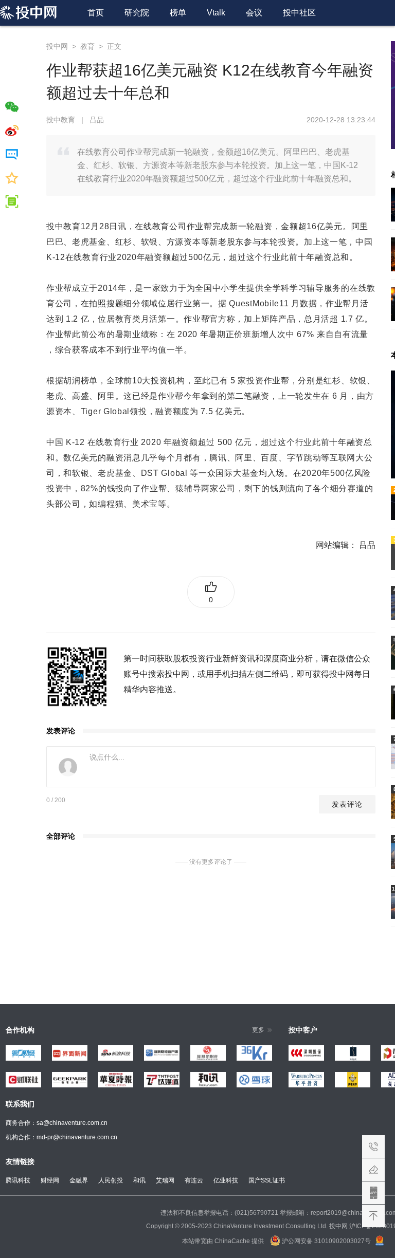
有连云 (194, 1180)
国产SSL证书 (266, 1180)
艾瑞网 (165, 1180)
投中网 (57, 46)
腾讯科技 (18, 1180)
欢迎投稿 (373, 1169)
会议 (254, 12)
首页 (95, 12)
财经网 (50, 1180)
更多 (258, 1029)
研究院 (136, 12)
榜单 (178, 12)
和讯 (139, 1180)
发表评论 (347, 804)
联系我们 (373, 1146)
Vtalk (216, 12)
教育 (87, 46)
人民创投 (110, 1180)
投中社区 (299, 12)
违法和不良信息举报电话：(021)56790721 (219, 1212)
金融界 (78, 1180)
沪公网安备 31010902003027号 (325, 1241)
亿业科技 (225, 1180)
